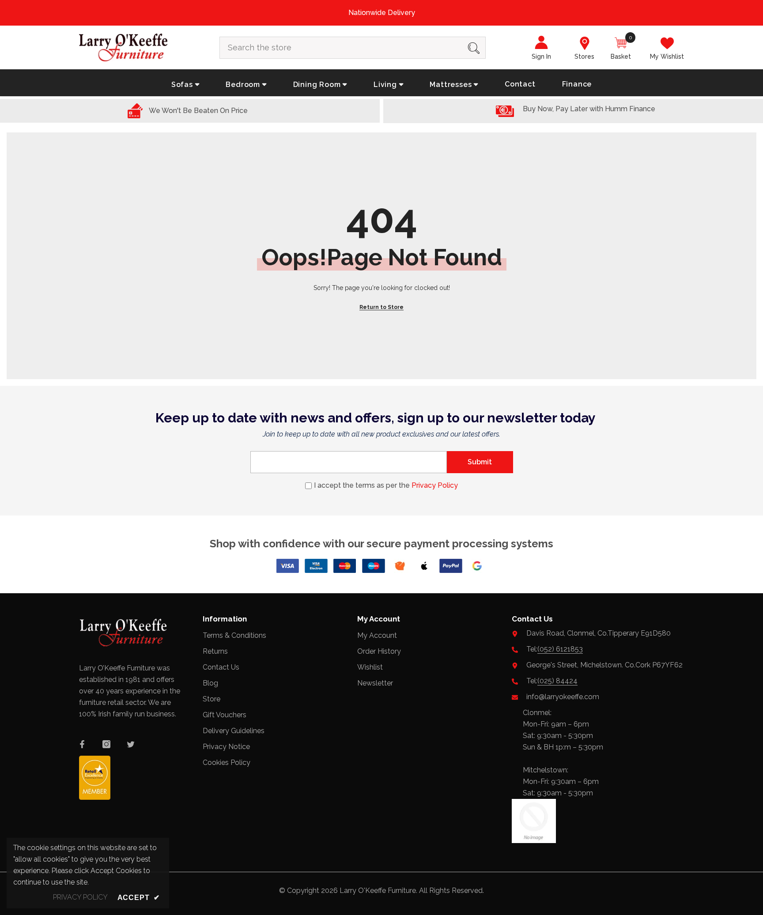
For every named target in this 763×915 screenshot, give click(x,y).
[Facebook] (82, 744)
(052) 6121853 (560, 649)
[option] (381, 13)
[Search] (352, 48)
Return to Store (381, 307)
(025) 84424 (557, 681)
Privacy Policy (435, 485)
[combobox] (341, 47)
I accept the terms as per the (386, 485)
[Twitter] (131, 744)
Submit (480, 462)
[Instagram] (106, 744)
